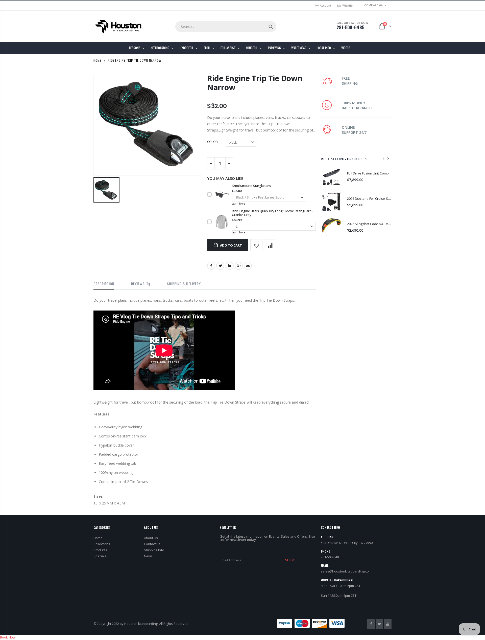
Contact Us (152, 544)
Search (270, 26)
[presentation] (383, 159)
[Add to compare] (270, 245)
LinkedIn (230, 266)
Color (212, 141)
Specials (99, 556)
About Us (151, 538)
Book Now (7, 637)
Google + (239, 266)
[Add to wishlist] (256, 245)
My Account (323, 5)
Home (97, 60)
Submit (291, 560)
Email (248, 266)
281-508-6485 (350, 27)
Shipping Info (154, 550)
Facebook (211, 266)
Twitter (220, 266)
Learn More (238, 203)
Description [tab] (103, 283)
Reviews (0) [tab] (140, 283)
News (148, 556)
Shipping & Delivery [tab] (184, 283)
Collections (101, 544)
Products (100, 550)
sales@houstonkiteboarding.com (346, 571)
